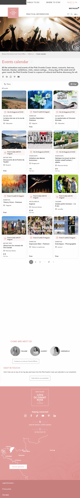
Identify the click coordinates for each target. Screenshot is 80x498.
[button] (71, 14)
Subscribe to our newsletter (40, 378)
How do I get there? (18, 467)
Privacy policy (6, 489)
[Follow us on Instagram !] (25, 416)
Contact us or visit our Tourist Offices (25, 361)
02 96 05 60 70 (40, 432)
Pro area (5, 495)
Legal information (8, 483)
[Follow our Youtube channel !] (43, 416)
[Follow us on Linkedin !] (55, 416)
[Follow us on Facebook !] (31, 416)
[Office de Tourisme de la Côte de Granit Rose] (13, 11)
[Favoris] (68, 14)
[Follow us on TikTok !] (37, 416)
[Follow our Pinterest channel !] (49, 416)
